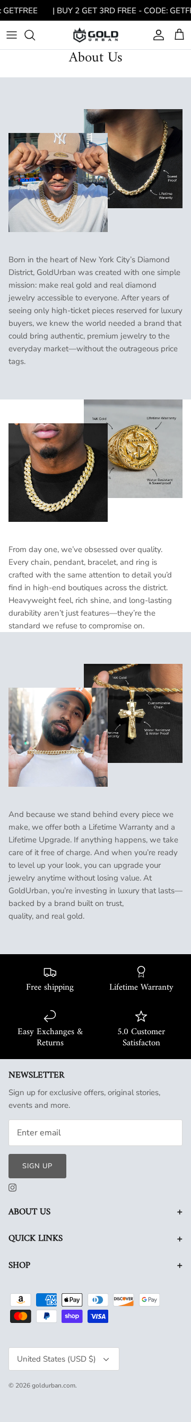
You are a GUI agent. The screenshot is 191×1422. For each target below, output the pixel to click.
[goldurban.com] (96, 34)
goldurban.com (53, 1385)
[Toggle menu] (11, 35)
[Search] (35, 35)
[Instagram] (12, 1188)
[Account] (156, 35)
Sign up (37, 1166)
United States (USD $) (56, 1359)
